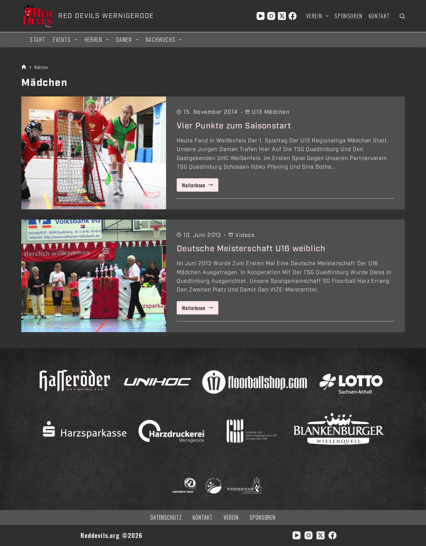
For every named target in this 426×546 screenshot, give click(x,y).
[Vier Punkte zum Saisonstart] (93, 152)
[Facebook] (293, 16)
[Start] (23, 67)
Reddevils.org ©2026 (112, 535)
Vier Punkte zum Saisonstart (234, 126)
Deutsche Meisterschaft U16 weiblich (251, 249)
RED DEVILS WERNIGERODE (106, 16)
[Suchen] (402, 16)
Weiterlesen (200, 186)
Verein (314, 16)
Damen (124, 40)
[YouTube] (261, 16)
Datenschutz (166, 517)
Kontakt (379, 16)
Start (38, 40)
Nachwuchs (160, 40)
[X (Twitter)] (282, 16)
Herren (94, 40)
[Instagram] (271, 16)
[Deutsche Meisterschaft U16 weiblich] (93, 276)
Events (62, 40)
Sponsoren (348, 16)
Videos (245, 235)
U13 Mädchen (271, 112)
